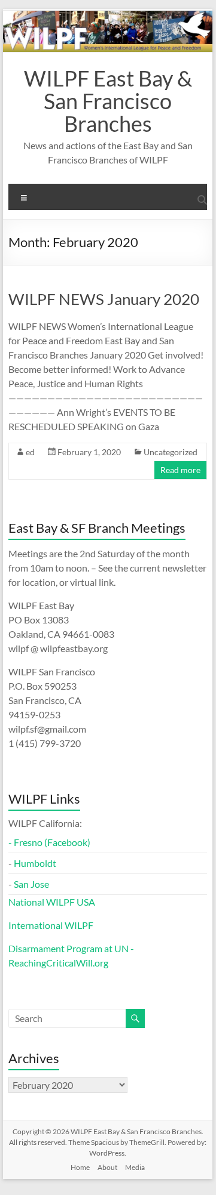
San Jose (31, 884)
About (107, 1167)
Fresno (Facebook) (52, 842)
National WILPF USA (51, 901)
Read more (180, 470)
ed (30, 452)
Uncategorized (170, 452)
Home (80, 1167)
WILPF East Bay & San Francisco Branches (108, 101)
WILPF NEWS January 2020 (103, 298)
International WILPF (50, 925)
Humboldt (35, 863)
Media (135, 1167)
